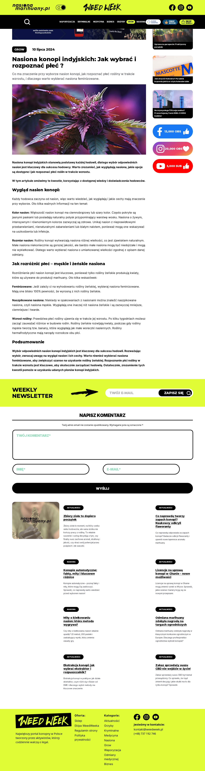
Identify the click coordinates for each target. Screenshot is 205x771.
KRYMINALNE (84, 22)
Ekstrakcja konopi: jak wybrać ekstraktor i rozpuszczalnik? (79, 669)
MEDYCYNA (98, 22)
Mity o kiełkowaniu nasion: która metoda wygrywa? (78, 621)
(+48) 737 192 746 (145, 733)
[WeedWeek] (102, 7)
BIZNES (110, 22)
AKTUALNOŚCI (73, 508)
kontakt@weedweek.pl (148, 729)
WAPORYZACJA (67, 22)
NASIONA (141, 22)
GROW (131, 22)
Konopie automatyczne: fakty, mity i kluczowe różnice (80, 574)
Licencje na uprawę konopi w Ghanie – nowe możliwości (172, 574)
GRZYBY (121, 22)
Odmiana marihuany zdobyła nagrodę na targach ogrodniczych (171, 621)
